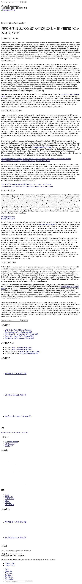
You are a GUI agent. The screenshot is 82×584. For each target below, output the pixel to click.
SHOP (7, 495)
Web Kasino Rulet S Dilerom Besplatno (18, 330)
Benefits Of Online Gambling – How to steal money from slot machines (25, 161)
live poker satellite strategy (41, 147)
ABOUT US (9, 497)
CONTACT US (9, 499)
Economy (7, 432)
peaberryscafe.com (8, 217)
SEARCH (25, 320)
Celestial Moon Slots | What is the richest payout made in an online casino (27, 186)
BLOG (7, 501)
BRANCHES (9, 505)
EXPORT (8, 503)
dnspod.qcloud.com (8, 219)
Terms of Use (10, 563)
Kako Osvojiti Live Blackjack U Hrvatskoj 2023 (21, 334)
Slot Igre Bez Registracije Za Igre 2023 (18, 332)
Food (16, 432)
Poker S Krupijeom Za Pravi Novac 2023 (19, 336)
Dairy (2, 432)
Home (3, 21)
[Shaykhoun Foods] (8, 10)
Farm (12, 432)
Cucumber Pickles (11, 442)
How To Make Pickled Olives (22, 347)
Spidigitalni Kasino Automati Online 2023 (19, 338)
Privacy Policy (10, 565)
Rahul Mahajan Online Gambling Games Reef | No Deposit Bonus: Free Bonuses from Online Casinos (36, 159)
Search (24, 2)
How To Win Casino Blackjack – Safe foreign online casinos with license (26, 184)
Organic (25, 432)
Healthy (20, 432)
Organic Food (9, 444)
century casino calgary (47, 224)
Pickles (7, 446)
